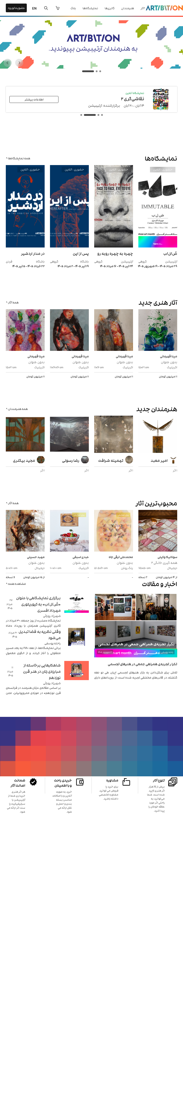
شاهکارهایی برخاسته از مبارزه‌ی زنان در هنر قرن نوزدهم (42, 671)
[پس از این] (69, 246)
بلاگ (73, 8)
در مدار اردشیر (33, 253)
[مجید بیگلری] (25, 435)
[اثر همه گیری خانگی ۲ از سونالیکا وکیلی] (157, 531)
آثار (143, 8)
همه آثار (13, 302)
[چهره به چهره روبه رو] (113, 246)
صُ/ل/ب (170, 253)
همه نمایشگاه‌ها (19, 158)
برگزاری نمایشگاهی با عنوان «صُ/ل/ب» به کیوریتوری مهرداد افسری (38, 604)
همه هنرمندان (18, 408)
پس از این (81, 253)
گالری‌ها (109, 8)
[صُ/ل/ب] (157, 246)
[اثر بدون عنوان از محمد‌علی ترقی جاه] (113, 531)
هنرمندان (127, 8)
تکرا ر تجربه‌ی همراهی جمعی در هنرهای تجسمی (142, 663)
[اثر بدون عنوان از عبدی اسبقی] (69, 531)
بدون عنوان (169, 361)
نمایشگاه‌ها (90, 8)
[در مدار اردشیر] (25, 246)
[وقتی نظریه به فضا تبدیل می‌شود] (76, 642)
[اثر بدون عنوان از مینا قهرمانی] (157, 330)
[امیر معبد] (157, 435)
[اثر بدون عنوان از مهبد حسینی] (25, 531)
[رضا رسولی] (69, 435)
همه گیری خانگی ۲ (164, 562)
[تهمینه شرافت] (113, 435)
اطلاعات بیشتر (34, 99)
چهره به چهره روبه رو (115, 253)
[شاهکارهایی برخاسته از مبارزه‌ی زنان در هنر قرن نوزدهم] (76, 676)
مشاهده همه (17, 583)
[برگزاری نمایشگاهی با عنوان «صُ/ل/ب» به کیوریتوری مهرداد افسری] (76, 609)
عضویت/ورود (16, 7)
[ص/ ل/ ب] (91, 67)
